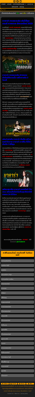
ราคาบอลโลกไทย (6, 261)
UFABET (3, 4)
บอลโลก (3, 270)
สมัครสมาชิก (15, 7)
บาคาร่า (3, 343)
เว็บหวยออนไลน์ (5, 311)
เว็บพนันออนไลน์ (6, 334)
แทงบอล (3, 288)
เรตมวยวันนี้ (4, 366)
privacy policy (24, 393)
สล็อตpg (4, 298)
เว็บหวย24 (4, 376)
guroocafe (4, 339)
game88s (4, 330)
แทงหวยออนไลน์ (6, 307)
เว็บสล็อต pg (5, 362)
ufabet (3, 293)
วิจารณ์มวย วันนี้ (6, 357)
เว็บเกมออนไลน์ (5, 320)
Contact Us (10, 393)
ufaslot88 (4, 316)
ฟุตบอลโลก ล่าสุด (6, 275)
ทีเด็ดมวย (4, 325)
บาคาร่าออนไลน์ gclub (18, 4)
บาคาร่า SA (30, 4)
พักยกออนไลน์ (5, 284)
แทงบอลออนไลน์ (6, 348)
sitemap (22, 7)
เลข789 (3, 371)
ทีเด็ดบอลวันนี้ (5, 353)
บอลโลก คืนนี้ (5, 265)
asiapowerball (5, 302)
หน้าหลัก (9, 4)
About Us (17, 393)
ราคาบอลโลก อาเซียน (7, 279)
